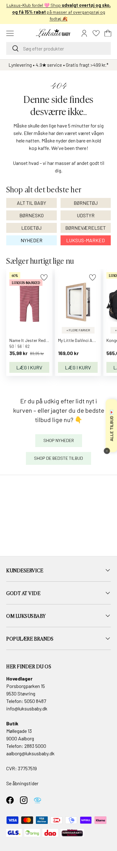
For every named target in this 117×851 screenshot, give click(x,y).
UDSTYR (86, 215)
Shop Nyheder (58, 440)
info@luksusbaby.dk (26, 708)
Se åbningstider (22, 783)
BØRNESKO (31, 215)
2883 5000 (35, 746)
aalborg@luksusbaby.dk (30, 753)
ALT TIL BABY (31, 203)
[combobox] (58, 48)
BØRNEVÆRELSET (85, 228)
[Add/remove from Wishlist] (44, 277)
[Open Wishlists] (96, 33)
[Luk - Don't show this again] (107, 451)
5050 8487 (35, 701)
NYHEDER (31, 240)
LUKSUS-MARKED (85, 240)
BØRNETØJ (86, 203)
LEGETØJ (31, 228)
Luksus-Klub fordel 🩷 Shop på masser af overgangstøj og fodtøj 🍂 (59, 11)
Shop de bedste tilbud (58, 458)
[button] (108, 33)
